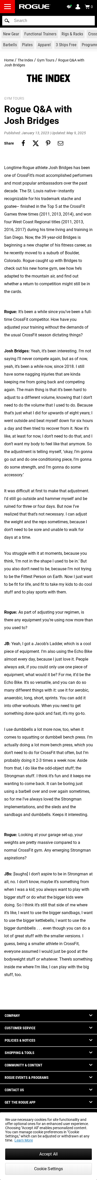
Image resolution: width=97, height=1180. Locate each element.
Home (9, 60)
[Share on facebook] (23, 143)
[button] (7, 21)
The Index (25, 60)
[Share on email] (60, 143)
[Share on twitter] (36, 143)
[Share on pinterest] (48, 143)
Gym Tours (45, 60)
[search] (48, 21)
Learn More (23, 1140)
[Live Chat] (70, 7)
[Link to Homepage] (35, 6)
